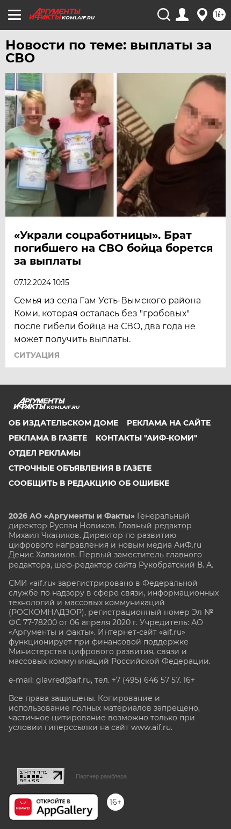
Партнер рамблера (101, 776)
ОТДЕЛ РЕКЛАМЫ (45, 453)
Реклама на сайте (169, 423)
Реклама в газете (48, 438)
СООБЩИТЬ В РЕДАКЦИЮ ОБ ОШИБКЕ (89, 483)
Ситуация (37, 355)
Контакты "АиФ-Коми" (146, 438)
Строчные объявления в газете (80, 468)
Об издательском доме (63, 423)
